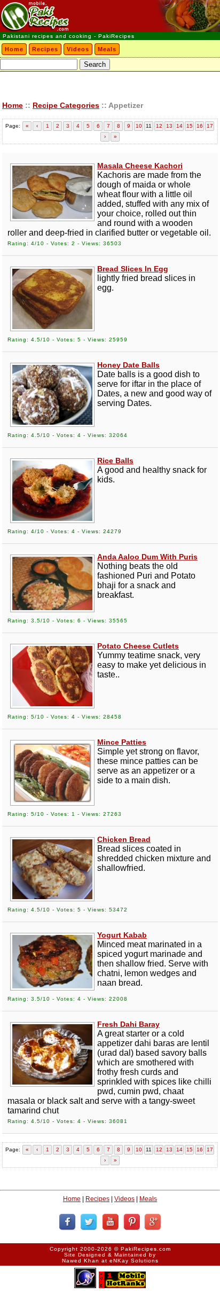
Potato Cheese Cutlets (138, 646)
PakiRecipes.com (146, 1249)
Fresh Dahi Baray (128, 1024)
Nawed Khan (80, 1261)
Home (14, 49)
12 (159, 126)
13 (169, 126)
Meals (107, 49)
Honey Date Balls (128, 365)
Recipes (45, 49)
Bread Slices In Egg (132, 268)
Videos (78, 49)
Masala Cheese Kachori (140, 165)
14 (179, 126)
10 (139, 126)
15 (189, 126)
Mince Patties (121, 742)
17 (210, 126)
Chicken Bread (124, 839)
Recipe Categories (66, 105)
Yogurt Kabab (122, 935)
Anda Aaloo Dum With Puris (147, 556)
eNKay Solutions (134, 1261)
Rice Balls (115, 460)
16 (200, 126)
